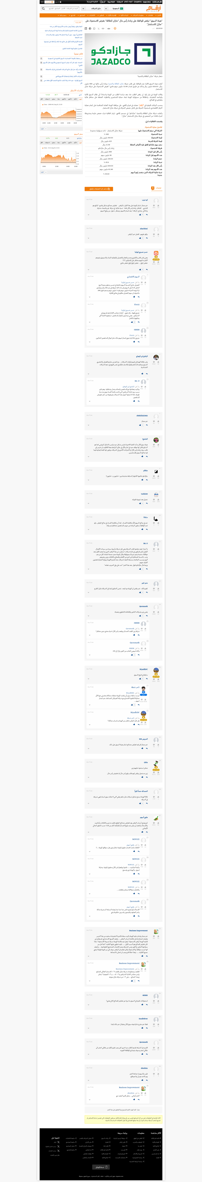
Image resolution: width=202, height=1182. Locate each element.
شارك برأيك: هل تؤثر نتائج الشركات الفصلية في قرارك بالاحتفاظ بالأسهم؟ (64, 71)
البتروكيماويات (122, 1154)
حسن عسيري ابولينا (141, 252)
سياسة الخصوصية (137, 1158)
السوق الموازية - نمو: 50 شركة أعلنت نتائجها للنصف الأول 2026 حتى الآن (63, 82)
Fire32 (136, 304)
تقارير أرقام (123, 1142)
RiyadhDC (144, 669)
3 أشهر (70, 99)
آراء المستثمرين (155, 1154)
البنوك (124, 1146)
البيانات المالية (124, 15)
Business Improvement (138, 930)
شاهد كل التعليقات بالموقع (98, 189)
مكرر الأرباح (156, 1150)
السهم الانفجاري (133, 277)
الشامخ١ (145, 439)
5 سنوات (47, 99)
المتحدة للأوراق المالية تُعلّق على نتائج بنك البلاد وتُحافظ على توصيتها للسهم (63, 43)
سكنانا (146, 517)
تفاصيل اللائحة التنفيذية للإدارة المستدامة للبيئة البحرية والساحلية (63, 31)
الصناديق (82, 15)
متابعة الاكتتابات (70, 1138)
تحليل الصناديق (70, 1146)
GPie (146, 762)
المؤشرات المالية (112, 15)
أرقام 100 (106, 1146)
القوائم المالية (155, 1142)
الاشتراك (48, 2)
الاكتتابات (92, 15)
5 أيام (75, 99)
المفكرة (157, 1158)
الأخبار (159, 15)
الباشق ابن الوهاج (142, 356)
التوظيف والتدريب (137, 1142)
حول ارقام (139, 1150)
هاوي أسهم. (144, 817)
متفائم (145, 470)
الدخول (57, 2)
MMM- (136, 330)
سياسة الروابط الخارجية (136, 1162)
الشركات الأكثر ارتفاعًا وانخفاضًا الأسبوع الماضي (69, 76)
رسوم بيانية (62, 15)
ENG (42, 2)
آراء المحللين (89, 1150)
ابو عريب (145, 200)
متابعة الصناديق (70, 1142)
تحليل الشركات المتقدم (85, 1138)
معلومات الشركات (138, 15)
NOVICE (135, 839)
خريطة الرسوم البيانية (120, 1138)
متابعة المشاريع (71, 1150)
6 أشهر (64, 99)
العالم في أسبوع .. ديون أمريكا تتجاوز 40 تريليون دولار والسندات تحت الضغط (64, 36)
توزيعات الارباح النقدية (85, 1146)
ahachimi (144, 229)
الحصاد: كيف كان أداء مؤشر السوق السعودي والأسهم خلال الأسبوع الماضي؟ (62, 64)
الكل (42, 99)
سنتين (53, 99)
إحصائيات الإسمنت (120, 1158)
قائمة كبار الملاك (155, 1138)
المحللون (101, 15)
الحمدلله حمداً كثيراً (141, 791)
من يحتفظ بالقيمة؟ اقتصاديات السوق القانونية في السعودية (65, 59)
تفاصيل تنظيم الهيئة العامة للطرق (72, 49)
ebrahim (144, 1068)
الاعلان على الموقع (138, 1138)
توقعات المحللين (87, 1154)
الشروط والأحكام (137, 1154)
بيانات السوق (105, 1138)
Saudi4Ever (143, 1019)
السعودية (116, 8)
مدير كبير (145, 583)
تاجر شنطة (135, 687)
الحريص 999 (143, 739)
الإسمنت (123, 1150)
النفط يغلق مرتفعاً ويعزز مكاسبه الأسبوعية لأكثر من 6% (66, 27)
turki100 (144, 494)
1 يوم (80, 99)
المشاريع (72, 15)
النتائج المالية (156, 1146)
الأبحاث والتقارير (87, 1158)
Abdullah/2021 (142, 416)
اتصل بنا (140, 1146)
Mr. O (137, 381)
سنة (58, 99)
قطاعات (150, 15)
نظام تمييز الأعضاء (55, 1155)
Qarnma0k (143, 606)
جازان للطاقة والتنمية (116, 84)
